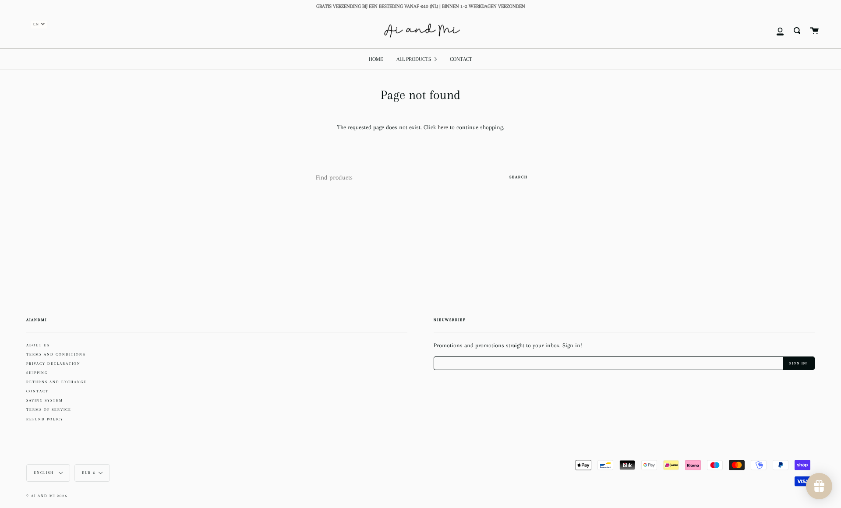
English (45, 473)
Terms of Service (48, 409)
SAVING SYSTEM (44, 400)
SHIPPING (37, 372)
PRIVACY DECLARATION (53, 363)
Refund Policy (45, 419)
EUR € (88, 473)
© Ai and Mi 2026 (46, 496)
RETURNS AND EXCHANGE (56, 382)
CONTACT (37, 391)
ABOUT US (37, 345)
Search (518, 177)
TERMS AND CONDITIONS (55, 354)
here (444, 127)
